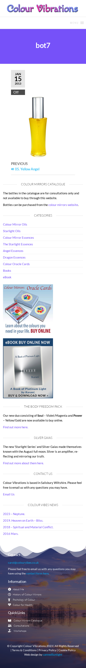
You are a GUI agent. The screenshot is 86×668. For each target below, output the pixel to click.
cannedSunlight (52, 654)
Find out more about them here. (23, 463)
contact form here (37, 573)
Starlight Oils (12, 231)
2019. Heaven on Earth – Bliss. (23, 520)
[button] (74, 23)
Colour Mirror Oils (15, 224)
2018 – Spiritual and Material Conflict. (28, 527)
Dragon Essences (14, 257)
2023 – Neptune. (14, 514)
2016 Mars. (10, 533)
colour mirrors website (63, 205)
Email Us (9, 494)
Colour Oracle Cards (16, 264)
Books (7, 270)
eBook (7, 277)
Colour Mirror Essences (18, 237)
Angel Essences (13, 251)
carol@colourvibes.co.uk (23, 562)
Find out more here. (15, 427)
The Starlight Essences (18, 244)
